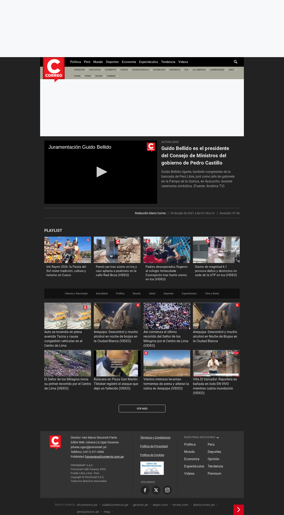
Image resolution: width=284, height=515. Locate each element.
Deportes (112, 62)
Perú (87, 62)
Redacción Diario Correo (150, 213)
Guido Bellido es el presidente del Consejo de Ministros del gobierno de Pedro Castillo (195, 155)
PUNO (88, 76)
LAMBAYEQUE (217, 70)
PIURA (77, 76)
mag (107, 512)
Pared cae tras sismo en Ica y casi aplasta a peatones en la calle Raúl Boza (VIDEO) (116, 271)
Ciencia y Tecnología (76, 293)
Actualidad (170, 141)
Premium (214, 474)
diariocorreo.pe (204, 505)
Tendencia (168, 62)
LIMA (231, 70)
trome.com (180, 505)
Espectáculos (148, 62)
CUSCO (124, 70)
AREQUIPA (79, 70)
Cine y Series (212, 293)
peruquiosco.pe (88, 512)
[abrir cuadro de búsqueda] (236, 62)
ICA (186, 70)
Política (75, 62)
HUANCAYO (159, 70)
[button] (101, 172)
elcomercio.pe (87, 505)
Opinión (213, 459)
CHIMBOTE (110, 70)
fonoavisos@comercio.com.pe (104, 456)
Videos (183, 62)
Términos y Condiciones (155, 437)
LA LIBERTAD (199, 70)
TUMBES (111, 76)
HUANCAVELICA (140, 70)
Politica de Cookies (152, 455)
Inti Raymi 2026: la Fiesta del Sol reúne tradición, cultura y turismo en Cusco (66, 271)
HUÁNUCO (175, 70)
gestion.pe (140, 505)
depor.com (160, 505)
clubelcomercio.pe (115, 505)
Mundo (98, 62)
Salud (152, 293)
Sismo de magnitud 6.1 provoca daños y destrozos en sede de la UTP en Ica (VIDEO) (216, 271)
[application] (100, 172)
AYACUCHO (95, 70)
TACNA (98, 76)
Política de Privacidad (154, 446)
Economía (129, 62)
